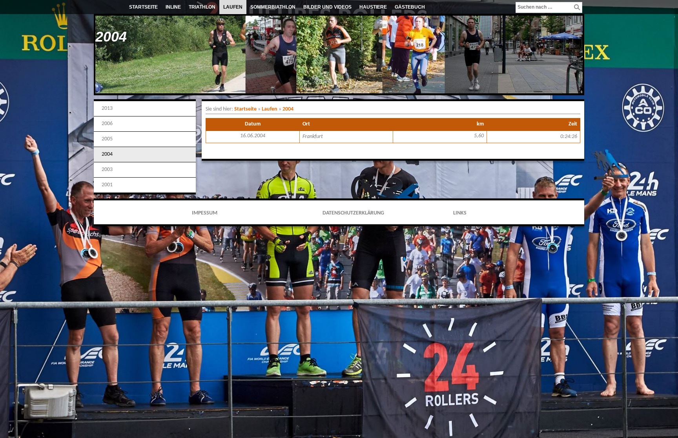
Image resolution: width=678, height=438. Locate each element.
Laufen (232, 7)
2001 (107, 185)
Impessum (204, 213)
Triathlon (202, 7)
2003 (107, 170)
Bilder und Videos (327, 7)
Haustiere (373, 7)
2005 (107, 139)
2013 (107, 108)
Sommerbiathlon (272, 7)
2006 (107, 124)
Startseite (143, 7)
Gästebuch (410, 7)
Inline (173, 7)
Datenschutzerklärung (353, 213)
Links (460, 213)
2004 (107, 154)
